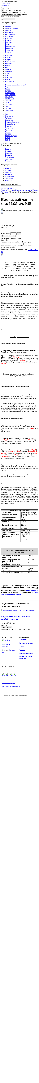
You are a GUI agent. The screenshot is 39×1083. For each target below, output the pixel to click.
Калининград (10, 61)
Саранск (8, 91)
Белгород (8, 42)
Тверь (7, 102)
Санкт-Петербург (11, 28)
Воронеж (8, 126)
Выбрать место (9, 19)
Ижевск (8, 58)
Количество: (5, 233)
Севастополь (10, 93)
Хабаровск (9, 116)
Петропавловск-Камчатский (15, 85)
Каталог (11, 190)
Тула (7, 106)
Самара (8, 30)
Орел (7, 75)
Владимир (9, 48)
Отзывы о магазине (26, 653)
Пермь (7, 138)
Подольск (8, 87)
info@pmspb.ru (32, 591)
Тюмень (8, 108)
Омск (7, 73)
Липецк (8, 69)
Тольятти (8, 104)
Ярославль (9, 120)
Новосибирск (10, 124)
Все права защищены (8, 683)
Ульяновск (9, 110)
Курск (7, 67)
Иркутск (8, 59)
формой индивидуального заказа (19, 593)
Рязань (7, 89)
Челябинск (9, 128)
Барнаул (8, 40)
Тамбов (8, 101)
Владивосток (10, 46)
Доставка (22, 650)
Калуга (7, 140)
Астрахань (9, 36)
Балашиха (8, 38)
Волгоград (9, 50)
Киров (7, 65)
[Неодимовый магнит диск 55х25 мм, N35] (2, 209)
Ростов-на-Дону (11, 136)
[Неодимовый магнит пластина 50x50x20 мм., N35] (19, 612)
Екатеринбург (10, 34)
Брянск (7, 44)
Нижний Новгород (12, 122)
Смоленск (9, 97)
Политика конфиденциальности (11, 686)
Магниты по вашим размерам (25, 657)
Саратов (8, 134)
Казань (7, 132)
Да (2, 10)
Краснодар (9, 32)
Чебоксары (9, 118)
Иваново (8, 56)
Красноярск (9, 130)
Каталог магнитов (7, 188)
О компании (23, 640)
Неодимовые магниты (23, 190)
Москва (8, 26)
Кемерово (8, 63)
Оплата (21, 646)
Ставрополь (9, 99)
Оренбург (8, 77)
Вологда (8, 52)
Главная (4, 190)
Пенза (7, 79)
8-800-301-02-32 (5, 3)
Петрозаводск (10, 81)
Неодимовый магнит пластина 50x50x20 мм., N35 (15, 617)
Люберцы (8, 71)
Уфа (6, 114)
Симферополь (10, 95)
